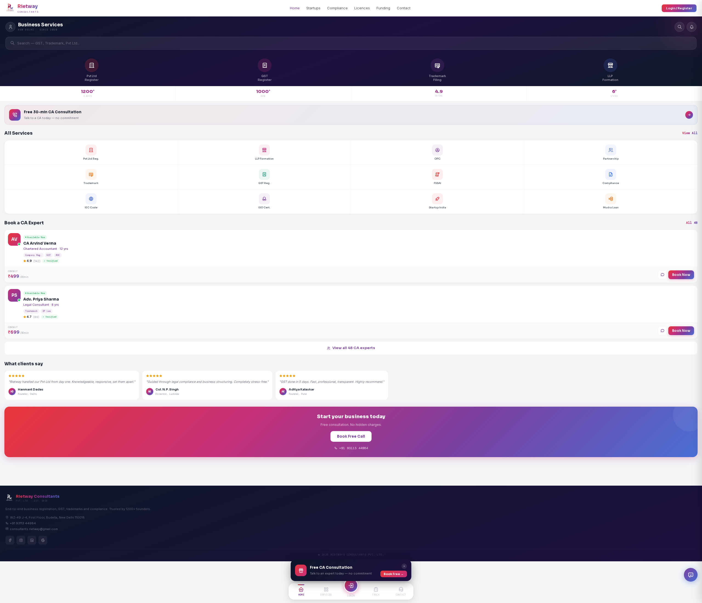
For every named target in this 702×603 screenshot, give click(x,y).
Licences (362, 8)
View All (690, 133)
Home (295, 8)
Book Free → (394, 574)
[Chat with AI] (691, 575)
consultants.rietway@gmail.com (34, 529)
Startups (313, 8)
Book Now (681, 275)
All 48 (692, 223)
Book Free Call (351, 436)
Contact (404, 8)
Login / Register (679, 8)
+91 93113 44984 (352, 448)
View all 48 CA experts (353, 348)
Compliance (337, 8)
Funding (383, 8)
